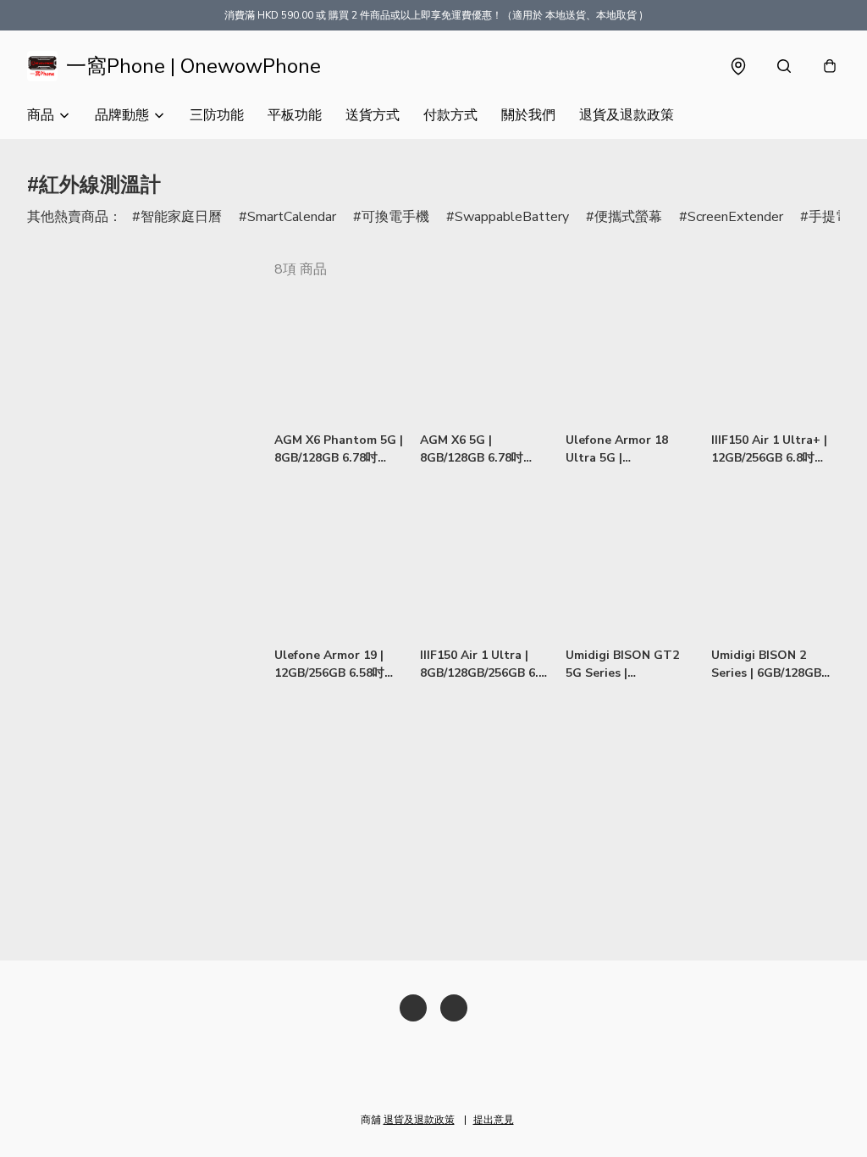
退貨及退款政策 (626, 115)
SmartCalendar (291, 217)
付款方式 (450, 115)
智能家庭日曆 (181, 217)
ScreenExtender (735, 217)
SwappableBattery (512, 217)
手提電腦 (836, 217)
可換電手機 (395, 217)
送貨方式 (372, 115)
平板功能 (295, 115)
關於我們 (528, 115)
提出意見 (493, 1120)
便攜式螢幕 (628, 217)
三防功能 (217, 115)
